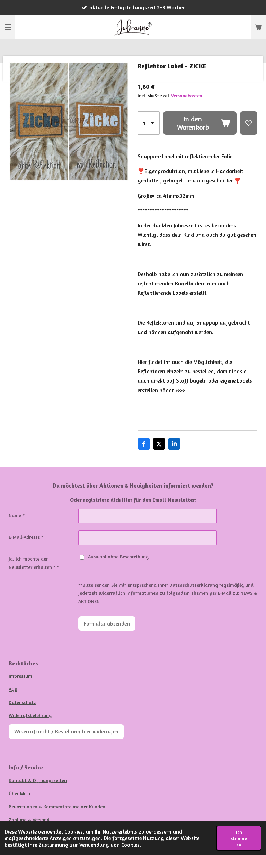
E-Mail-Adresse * (26, 537)
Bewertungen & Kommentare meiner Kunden (57, 806)
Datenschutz (22, 702)
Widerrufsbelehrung (30, 715)
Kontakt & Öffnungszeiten (38, 780)
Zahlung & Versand (29, 820)
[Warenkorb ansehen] (258, 27)
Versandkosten (186, 95)
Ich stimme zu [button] (239, 838)
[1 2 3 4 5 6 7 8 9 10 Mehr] (149, 123)
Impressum (20, 676)
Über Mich (19, 793)
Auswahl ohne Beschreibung (118, 557)
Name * (17, 515)
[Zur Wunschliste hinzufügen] (248, 123)
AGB (13, 689)
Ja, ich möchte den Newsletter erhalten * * (34, 563)
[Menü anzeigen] (7, 27)
